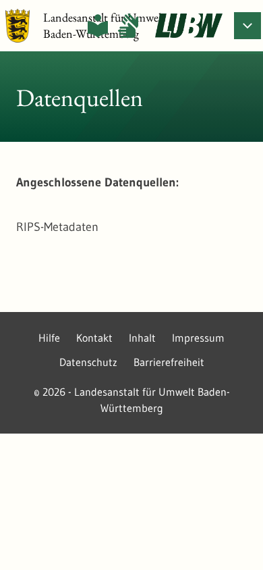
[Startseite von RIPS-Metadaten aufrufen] (189, 26)
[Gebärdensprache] (128, 25)
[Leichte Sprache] (97, 25)
